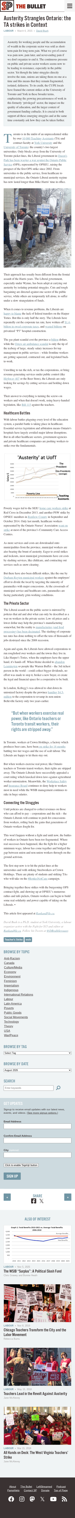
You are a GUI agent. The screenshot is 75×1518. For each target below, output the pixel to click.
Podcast (61, 1486)
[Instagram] (21, 1499)
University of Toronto (16, 147)
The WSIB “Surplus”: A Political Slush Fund (33, 1271)
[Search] (58, 1088)
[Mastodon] (32, 1499)
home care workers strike (54, 508)
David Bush (42, 30)
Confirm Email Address (18, 1135)
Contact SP (30, 1490)
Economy (10, 972)
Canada (9, 962)
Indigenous (11, 990)
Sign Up (12, 1176)
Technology (11, 1021)
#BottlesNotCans (38, 878)
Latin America (13, 1003)
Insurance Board (18, 785)
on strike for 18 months (52, 746)
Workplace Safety (57, 781)
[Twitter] (42, 1499)
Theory (8, 1026)
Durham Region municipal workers (24, 577)
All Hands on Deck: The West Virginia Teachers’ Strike (36, 1455)
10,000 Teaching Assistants (38, 138)
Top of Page (61, 1490)
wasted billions (53, 326)
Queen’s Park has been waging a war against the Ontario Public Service (35, 160)
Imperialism (11, 985)
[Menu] (69, 6)
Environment (12, 976)
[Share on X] (41, 1201)
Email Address (12, 1121)
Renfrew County (37, 517)
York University (43, 143)
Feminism (10, 981)
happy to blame (12, 313)
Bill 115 (26, 404)
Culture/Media (13, 967)
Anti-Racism (12, 958)
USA (7, 1030)
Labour (8, 30)
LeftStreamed (44, 1486)
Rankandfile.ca (12, 930)
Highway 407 (11, 378)
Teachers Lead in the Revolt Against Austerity (35, 1393)
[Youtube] (53, 1499)
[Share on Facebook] (33, 1201)
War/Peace (11, 1035)
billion (54, 339)
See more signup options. (42, 1112)
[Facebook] (11, 1499)
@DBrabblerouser (57, 930)
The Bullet (26, 1486)
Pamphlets (13, 1490)
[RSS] (64, 1499)
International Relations (18, 994)
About (12, 1486)
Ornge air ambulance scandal (31, 344)
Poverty (9, 1008)
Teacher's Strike (14, 939)
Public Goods (12, 1012)
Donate (45, 1490)
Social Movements (16, 1017)
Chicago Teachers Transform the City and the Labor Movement (35, 1332)
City (11, 1150)
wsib (28, 939)
